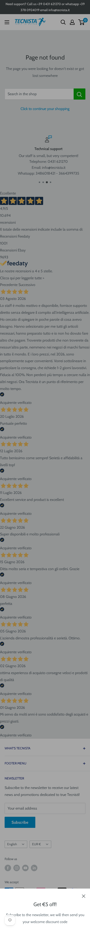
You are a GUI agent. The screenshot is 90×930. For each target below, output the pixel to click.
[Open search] (63, 22)
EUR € (36, 844)
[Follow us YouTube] (25, 867)
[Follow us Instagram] (16, 867)
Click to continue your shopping (45, 109)
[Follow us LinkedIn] (34, 867)
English (12, 844)
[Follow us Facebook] (8, 867)
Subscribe (20, 822)
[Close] (83, 895)
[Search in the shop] (79, 94)
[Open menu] (7, 22)
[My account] (72, 22)
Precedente (9, 285)
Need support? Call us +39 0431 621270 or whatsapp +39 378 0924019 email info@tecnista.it (45, 7)
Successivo (26, 285)
